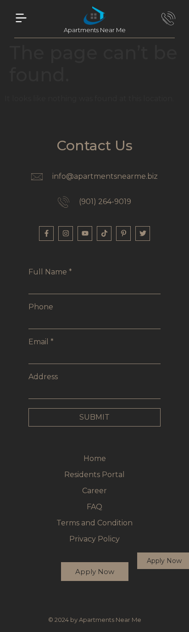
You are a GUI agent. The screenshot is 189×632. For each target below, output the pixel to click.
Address (43, 377)
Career (94, 490)
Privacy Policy (94, 539)
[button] (21, 18)
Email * (41, 342)
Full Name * (50, 272)
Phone (40, 307)
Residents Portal (94, 474)
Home (94, 458)
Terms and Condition (94, 522)
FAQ (94, 506)
